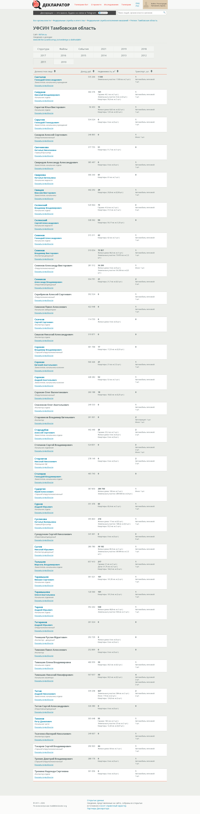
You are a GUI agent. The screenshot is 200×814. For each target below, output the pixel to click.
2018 (144, 48)
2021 (103, 48)
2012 (144, 55)
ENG (138, 3)
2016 (63, 55)
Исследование (111, 4)
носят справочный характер (113, 805)
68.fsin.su (43, 34)
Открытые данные (95, 800)
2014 (103, 55)
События (84, 48)
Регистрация (162, 4)
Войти (153, 4)
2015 (83, 55)
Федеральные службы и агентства (69, 20)
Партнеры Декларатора (98, 808)
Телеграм (126, 4)
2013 (124, 55)
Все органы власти (42, 20)
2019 (124, 48)
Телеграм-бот (81, 4)
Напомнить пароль (158, 6)
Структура (43, 48)
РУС (137, 6)
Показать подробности (44, 85)
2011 (43, 62)
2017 (43, 55)
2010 (63, 62)
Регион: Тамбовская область (143, 20)
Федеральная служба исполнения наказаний (107, 20)
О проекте (96, 4)
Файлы (63, 48)
